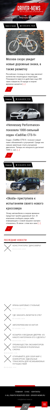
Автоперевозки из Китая (25, 325)
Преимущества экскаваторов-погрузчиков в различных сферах (28, 347)
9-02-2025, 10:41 (10, 367)
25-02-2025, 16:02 (20, 341)
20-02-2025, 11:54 (11, 353)
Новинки (8, 99)
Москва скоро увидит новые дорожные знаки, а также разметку (23, 64)
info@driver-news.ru (25, 399)
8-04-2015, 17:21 (24, 99)
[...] (24, 84)
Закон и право (10, 26)
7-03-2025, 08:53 (19, 318)
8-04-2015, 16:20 (24, 165)
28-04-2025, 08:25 (20, 249)
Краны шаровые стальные (26, 305)
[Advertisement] (25, 278)
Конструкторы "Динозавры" (27, 245)
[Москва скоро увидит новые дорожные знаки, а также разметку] (25, 42)
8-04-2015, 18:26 (28, 26)
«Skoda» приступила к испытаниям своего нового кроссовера (24, 203)
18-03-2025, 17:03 (20, 309)
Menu (44, 404)
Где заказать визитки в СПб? (27, 315)
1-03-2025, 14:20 (19, 328)
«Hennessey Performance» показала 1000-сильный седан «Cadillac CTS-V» (23, 130)
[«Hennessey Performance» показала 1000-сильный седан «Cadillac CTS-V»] (25, 112)
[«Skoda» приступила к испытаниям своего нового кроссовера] (25, 181)
